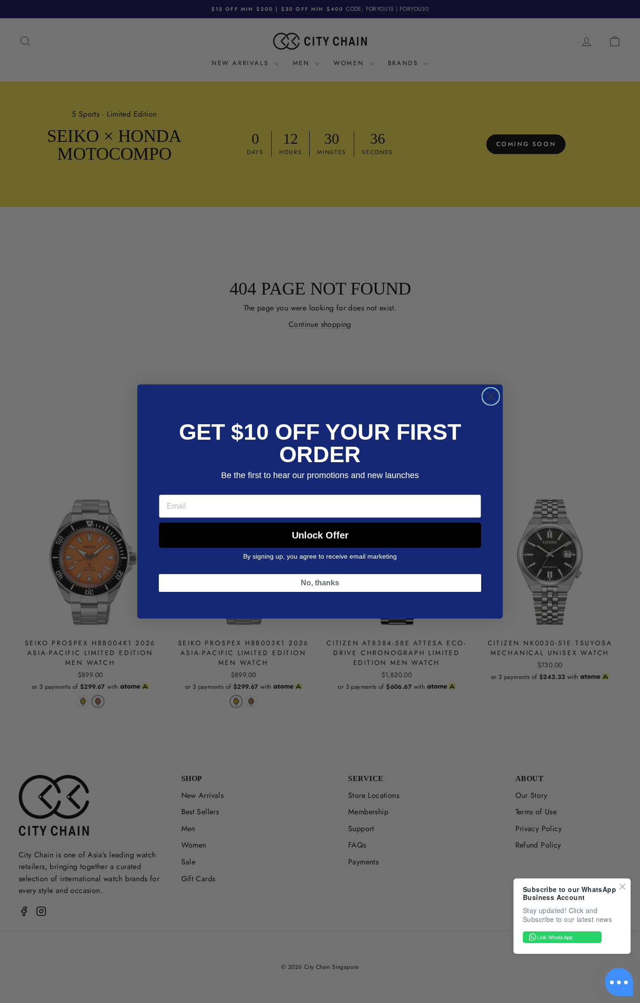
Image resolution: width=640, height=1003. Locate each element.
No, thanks (320, 583)
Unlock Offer (320, 535)
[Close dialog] (491, 396)
